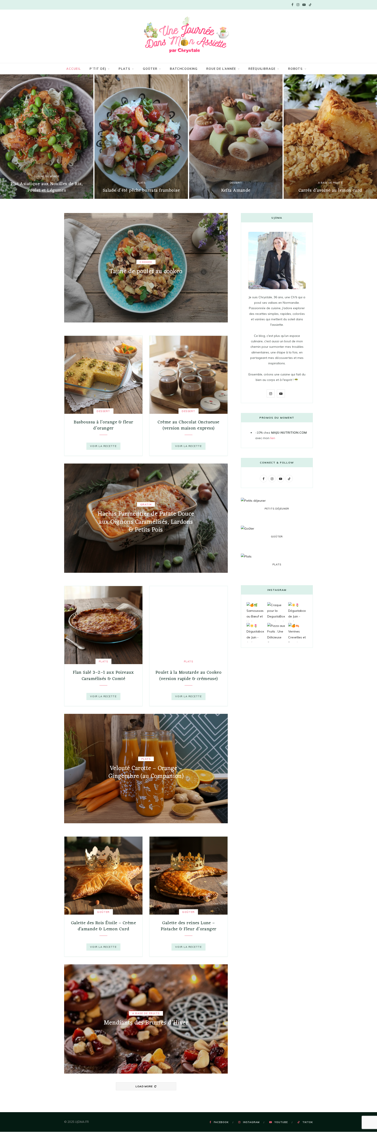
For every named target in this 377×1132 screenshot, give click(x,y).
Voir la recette (103, 446)
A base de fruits (330, 182)
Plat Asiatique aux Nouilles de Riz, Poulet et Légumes (47, 187)
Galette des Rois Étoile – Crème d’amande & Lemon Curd (103, 926)
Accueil (73, 68)
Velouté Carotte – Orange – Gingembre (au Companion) (145, 772)
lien (272, 438)
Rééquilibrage (262, 68)
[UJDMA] (188, 35)
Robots (295, 68)
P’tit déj (98, 68)
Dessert (236, 182)
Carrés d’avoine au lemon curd (330, 190)
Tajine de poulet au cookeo (146, 271)
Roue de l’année (221, 68)
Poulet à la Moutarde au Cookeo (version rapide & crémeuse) (189, 675)
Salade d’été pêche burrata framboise (141, 190)
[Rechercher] (188, 80)
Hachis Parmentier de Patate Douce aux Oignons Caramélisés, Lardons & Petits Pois (146, 522)
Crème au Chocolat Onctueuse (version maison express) (188, 425)
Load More (144, 1086)
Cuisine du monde (47, 176)
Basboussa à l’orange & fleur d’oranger (103, 425)
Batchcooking (184, 68)
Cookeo (146, 262)
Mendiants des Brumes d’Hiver (146, 1023)
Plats (124, 68)
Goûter (150, 68)
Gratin (146, 504)
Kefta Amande (235, 190)
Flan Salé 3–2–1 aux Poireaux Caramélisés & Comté (103, 675)
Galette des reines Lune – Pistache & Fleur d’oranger (188, 926)
